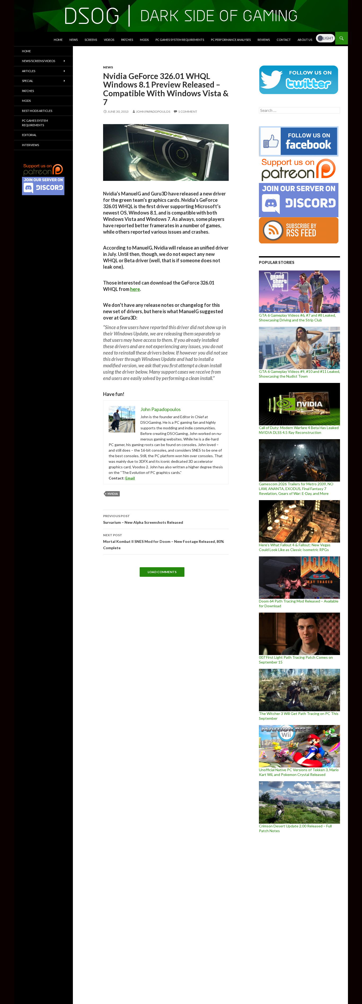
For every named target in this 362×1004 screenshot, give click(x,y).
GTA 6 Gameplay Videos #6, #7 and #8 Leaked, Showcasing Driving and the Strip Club (297, 317)
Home (58, 39)
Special (27, 80)
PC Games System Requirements (180, 39)
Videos (109, 39)
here (135, 289)
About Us (305, 39)
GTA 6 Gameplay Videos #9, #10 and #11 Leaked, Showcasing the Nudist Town (299, 373)
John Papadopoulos (153, 112)
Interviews (30, 145)
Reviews (264, 39)
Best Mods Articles (37, 110)
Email (130, 478)
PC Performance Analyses (231, 39)
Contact (284, 39)
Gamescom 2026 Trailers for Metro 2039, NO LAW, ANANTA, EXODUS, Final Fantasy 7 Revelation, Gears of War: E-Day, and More (296, 489)
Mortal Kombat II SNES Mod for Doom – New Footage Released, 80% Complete (163, 541)
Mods (144, 39)
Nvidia (113, 493)
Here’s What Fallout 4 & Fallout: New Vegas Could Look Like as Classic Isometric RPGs (294, 547)
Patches (127, 39)
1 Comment (187, 112)
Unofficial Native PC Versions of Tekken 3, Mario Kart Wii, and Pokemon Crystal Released (299, 772)
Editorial (29, 135)
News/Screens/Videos (38, 61)
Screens (91, 39)
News (73, 39)
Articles (28, 71)
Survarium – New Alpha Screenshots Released (143, 519)
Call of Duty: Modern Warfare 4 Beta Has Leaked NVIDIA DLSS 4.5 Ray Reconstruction (299, 430)
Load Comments (162, 572)
